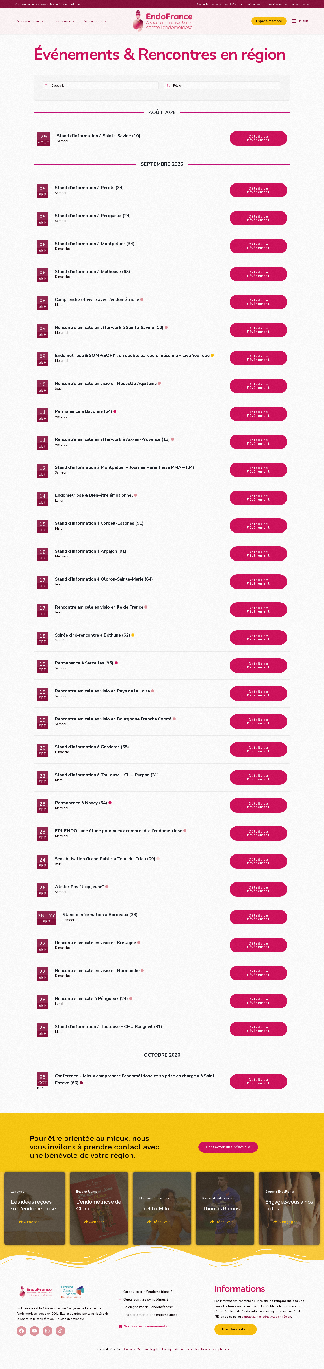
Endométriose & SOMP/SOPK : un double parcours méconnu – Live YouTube (132, 355)
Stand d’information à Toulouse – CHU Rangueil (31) (108, 1027)
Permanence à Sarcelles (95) (84, 663)
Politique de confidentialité (181, 1349)
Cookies (129, 1349)
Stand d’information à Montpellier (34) (95, 244)
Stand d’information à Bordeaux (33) (100, 915)
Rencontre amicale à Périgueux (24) (91, 999)
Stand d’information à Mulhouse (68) (92, 272)
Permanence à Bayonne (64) (83, 411)
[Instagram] (47, 1331)
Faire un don (253, 4)
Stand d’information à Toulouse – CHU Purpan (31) (107, 775)
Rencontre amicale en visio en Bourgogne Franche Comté (113, 719)
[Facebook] (21, 1331)
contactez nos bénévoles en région (266, 1317)
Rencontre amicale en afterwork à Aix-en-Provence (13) (112, 439)
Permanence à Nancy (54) (81, 803)
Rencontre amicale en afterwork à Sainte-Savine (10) (109, 327)
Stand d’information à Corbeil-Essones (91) (99, 523)
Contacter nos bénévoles (212, 4)
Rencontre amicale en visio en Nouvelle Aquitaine (106, 383)
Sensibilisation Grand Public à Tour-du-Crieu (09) (105, 859)
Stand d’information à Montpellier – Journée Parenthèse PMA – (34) (124, 467)
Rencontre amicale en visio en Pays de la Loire (102, 691)
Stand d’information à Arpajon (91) (91, 551)
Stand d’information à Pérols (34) (89, 188)
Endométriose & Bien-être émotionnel (94, 495)
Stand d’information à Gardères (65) (92, 747)
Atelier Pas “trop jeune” (79, 887)
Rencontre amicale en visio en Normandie (97, 971)
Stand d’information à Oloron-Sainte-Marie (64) (104, 579)
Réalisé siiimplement (215, 1349)
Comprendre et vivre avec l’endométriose (97, 300)
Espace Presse (300, 4)
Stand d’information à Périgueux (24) (93, 216)
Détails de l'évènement (258, 138)
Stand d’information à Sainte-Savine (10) (98, 136)
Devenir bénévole (276, 4)
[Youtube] (34, 1331)
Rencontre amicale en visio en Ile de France (99, 607)
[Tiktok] (60, 1331)
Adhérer (237, 4)
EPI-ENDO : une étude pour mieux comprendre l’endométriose (118, 831)
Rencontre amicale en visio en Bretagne (95, 943)
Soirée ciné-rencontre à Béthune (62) (92, 635)
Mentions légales (149, 1349)
